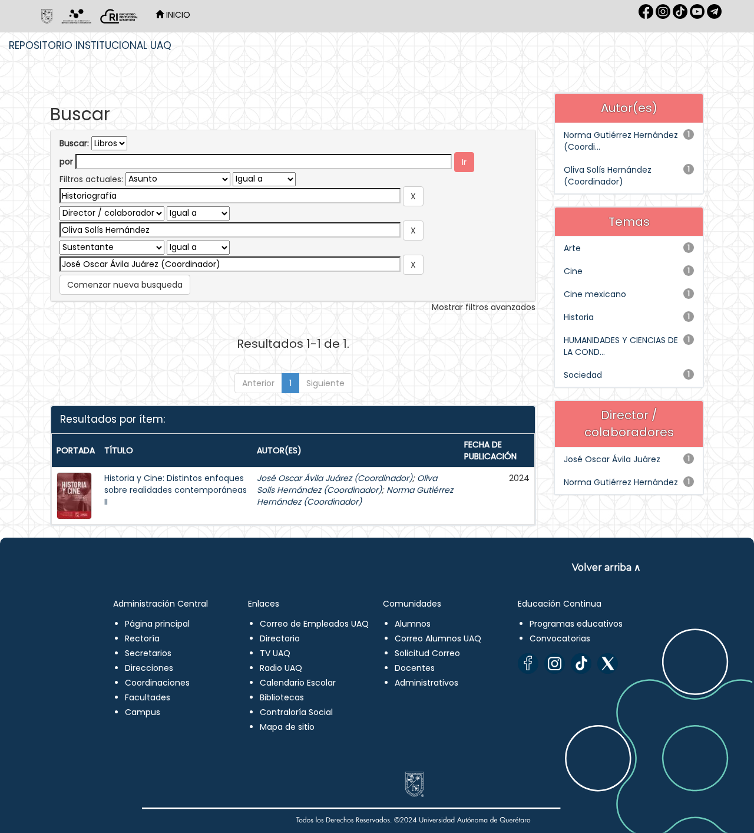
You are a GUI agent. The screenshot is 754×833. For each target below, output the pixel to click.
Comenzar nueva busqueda (125, 285)
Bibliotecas (282, 697)
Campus (142, 712)
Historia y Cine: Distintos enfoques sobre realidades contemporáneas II (175, 490)
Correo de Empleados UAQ (314, 624)
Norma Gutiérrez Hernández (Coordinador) (355, 496)
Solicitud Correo (427, 653)
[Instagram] (554, 663)
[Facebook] (528, 663)
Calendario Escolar (298, 683)
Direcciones (149, 668)
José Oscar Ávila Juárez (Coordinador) (334, 478)
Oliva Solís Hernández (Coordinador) (347, 484)
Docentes (415, 668)
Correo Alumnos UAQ (438, 638)
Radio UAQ (281, 668)
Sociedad (583, 375)
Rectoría (142, 638)
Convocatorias (560, 638)
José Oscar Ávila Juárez (612, 459)
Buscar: (74, 143)
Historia (579, 317)
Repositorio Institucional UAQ (90, 45)
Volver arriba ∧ (606, 567)
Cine (573, 271)
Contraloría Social (296, 712)
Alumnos (413, 624)
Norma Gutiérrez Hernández (621, 482)
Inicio (177, 15)
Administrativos (426, 683)
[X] (607, 663)
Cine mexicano (595, 294)
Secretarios (148, 653)
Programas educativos (576, 624)
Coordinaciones (157, 683)
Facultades (147, 697)
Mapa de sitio (287, 727)
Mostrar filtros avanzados (483, 307)
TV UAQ (275, 653)
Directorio (280, 638)
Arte (572, 248)
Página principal (157, 624)
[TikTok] (581, 663)
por (66, 161)
